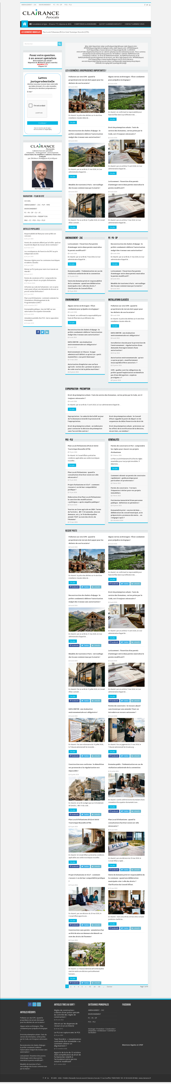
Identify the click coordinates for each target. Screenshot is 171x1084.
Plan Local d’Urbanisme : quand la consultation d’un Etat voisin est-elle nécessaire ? (71, 32)
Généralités (113, 439)
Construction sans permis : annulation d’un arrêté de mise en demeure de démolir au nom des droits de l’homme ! (86, 933)
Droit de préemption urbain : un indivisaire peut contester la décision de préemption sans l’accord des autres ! (85, 428)
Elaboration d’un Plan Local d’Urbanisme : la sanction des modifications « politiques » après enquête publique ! (84, 499)
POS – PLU (68, 5)
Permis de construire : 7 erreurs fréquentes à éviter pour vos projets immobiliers (126, 490)
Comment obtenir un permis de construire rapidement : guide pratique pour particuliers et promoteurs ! (128, 478)
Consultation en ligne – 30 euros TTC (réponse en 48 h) (51, 24)
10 (90, 987)
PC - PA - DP (113, 238)
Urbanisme (92, 1031)
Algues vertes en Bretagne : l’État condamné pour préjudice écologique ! (33, 1028)
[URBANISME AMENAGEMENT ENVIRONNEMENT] (41, 13)
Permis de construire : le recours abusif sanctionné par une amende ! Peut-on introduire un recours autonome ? (124, 709)
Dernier (109, 987)
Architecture (101, 1031)
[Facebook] (145, 4)
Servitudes (92, 1033)
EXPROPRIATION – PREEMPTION (35, 216)
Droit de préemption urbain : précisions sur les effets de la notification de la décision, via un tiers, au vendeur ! (126, 428)
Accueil (24, 23)
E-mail (30, 92)
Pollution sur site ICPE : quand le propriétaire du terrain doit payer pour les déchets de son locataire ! (86, 80)
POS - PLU (69, 439)
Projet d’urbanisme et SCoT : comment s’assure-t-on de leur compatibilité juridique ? (83, 487)
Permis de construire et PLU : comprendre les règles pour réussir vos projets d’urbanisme (128, 449)
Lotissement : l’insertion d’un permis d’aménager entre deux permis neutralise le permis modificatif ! (126, 184)
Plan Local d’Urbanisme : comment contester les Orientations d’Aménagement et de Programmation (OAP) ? (41, 300)
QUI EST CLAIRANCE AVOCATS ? (110, 24)
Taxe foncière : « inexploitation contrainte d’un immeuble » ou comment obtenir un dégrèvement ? (67, 1042)
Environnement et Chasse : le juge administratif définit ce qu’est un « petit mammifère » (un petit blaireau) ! (84, 354)
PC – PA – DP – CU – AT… (33, 213)
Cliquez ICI (42, 66)
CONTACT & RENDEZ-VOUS (134, 24)
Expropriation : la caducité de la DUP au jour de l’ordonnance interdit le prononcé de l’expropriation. (86, 418)
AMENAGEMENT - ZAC (74, 238)
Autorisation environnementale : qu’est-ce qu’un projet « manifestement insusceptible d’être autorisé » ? (127, 360)
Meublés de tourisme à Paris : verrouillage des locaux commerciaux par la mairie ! (33, 1066)
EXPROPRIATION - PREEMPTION (77, 389)
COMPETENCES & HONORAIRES (85, 24)
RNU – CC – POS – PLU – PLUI (34, 220)
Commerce (111, 1031)
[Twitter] (147, 4)
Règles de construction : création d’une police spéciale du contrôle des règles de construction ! (66, 1013)
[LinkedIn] (150, 4)
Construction (110, 1029)
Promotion (100, 1029)
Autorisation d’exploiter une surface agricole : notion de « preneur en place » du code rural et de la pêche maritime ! (84, 366)
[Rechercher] (60, 44)
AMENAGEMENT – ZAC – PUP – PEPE (37, 205)
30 (99, 987)
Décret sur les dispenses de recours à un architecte (65, 1024)
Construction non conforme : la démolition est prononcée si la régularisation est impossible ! (86, 767)
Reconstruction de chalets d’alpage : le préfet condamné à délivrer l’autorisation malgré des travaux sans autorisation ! (86, 134)
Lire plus (72, 122)
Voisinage (91, 1029)
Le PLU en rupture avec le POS (67, 1032)
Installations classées (118, 299)
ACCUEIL (27, 201)
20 (94, 987)
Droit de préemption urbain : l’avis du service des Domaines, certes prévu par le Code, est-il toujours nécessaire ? (125, 130)
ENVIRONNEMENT (45, 5)
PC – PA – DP (57, 5)
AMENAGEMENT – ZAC (28, 5)
